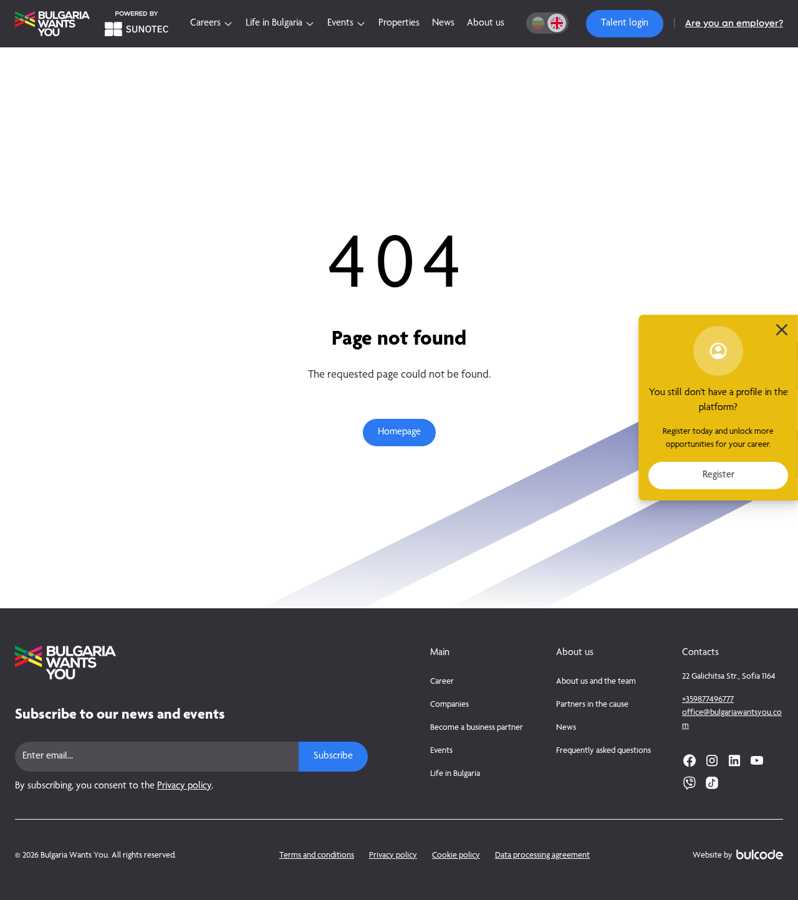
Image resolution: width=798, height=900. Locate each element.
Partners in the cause (592, 705)
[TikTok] (711, 782)
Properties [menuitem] (399, 24)
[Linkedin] (734, 760)
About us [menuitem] (485, 24)
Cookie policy (456, 855)
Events (441, 751)
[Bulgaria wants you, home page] (191, 662)
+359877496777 (708, 700)
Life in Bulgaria (455, 774)
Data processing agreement (542, 855)
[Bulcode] (759, 854)
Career (442, 681)
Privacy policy (184, 787)
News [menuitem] (443, 24)
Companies (449, 705)
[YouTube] (756, 760)
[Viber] (689, 782)
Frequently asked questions (603, 751)
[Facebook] (689, 760)
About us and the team (596, 681)
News (566, 728)
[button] (624, 23)
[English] (556, 23)
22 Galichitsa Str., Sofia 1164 (729, 677)
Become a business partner (476, 728)
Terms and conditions (316, 855)
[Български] (538, 23)
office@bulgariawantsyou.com (732, 719)
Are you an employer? (734, 23)
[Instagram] (711, 760)
